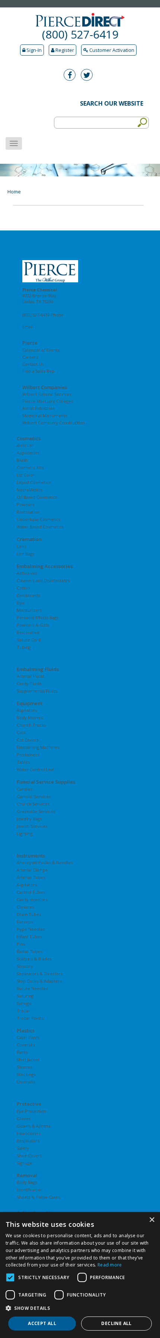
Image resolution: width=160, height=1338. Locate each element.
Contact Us (33, 364)
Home (14, 191)
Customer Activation (111, 50)
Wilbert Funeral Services (46, 394)
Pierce (30, 342)
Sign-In (33, 50)
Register (64, 50)
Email (27, 326)
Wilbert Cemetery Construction (53, 422)
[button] (80, 1308)
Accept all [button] (42, 1323)
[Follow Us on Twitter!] (88, 76)
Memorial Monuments (44, 415)
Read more (109, 1265)
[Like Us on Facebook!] (71, 76)
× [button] (151, 1220)
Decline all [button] (116, 1323)
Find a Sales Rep (38, 371)
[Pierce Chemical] (80, 271)
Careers (30, 357)
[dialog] (80, 1275)
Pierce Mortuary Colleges (47, 401)
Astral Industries (38, 408)
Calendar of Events (41, 350)
